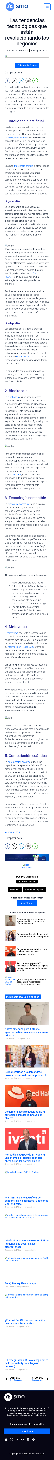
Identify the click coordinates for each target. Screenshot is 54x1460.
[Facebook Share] (7, 80)
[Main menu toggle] (47, 6)
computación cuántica (19, 762)
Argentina (14, 889)
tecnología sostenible (18, 504)
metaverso (13, 633)
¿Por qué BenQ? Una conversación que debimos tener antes (25, 1322)
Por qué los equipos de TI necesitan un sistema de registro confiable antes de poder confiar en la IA (25, 1157)
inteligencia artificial (17, 137)
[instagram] (28, 1439)
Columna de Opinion (27, 65)
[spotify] (33, 1439)
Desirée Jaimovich (27, 876)
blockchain (13, 397)
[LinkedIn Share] (21, 80)
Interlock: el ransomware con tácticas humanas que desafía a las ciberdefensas (27, 1243)
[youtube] (22, 1439)
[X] (11, 1439)
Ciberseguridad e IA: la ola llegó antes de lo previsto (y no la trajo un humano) (26, 1363)
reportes (17, 474)
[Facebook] (6, 1439)
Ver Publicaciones (27, 881)
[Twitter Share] (14, 80)
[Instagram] (17, 1439)
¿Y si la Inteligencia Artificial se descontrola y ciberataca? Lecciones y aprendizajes (26, 1200)
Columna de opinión (34, 889)
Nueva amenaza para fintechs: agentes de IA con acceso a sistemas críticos (26, 1032)
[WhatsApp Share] (35, 80)
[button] (27, 903)
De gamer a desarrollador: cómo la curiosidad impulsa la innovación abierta (25, 1114)
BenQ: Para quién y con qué (20, 1283)
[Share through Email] (28, 80)
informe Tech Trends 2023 (20, 646)
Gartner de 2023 (24, 356)
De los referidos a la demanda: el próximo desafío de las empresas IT (25, 1073)
